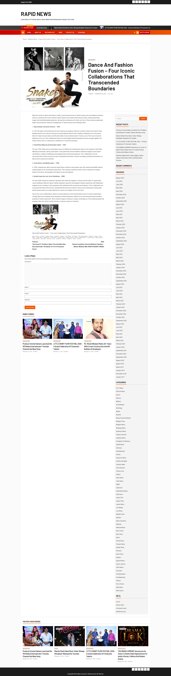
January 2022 (120, 347)
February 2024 (120, 264)
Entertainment (120, 451)
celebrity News (121, 438)
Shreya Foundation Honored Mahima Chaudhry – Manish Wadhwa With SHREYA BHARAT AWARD (88, 244)
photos (49, 238)
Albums (118, 401)
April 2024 (119, 257)
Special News (120, 561)
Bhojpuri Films (49, 236)
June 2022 (119, 330)
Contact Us (70, 32)
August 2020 (120, 360)
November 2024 (121, 234)
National (118, 524)
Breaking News (91, 59)
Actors (118, 395)
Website (27, 300)
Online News (120, 541)
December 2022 (121, 310)
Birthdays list (50, 32)
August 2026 (120, 178)
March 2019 (120, 367)
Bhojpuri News (120, 424)
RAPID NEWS (36, 14)
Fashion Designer (121, 461)
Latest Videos (61, 237)
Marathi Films (120, 514)
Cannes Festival (121, 434)
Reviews (119, 551)
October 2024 (120, 237)
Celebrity (56, 236)
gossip (96, 236)
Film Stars (74, 236)
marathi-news (90, 237)
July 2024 (119, 247)
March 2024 (120, 261)
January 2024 (120, 267)
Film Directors (120, 468)
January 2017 (120, 377)
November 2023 (121, 274)
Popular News (120, 544)
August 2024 (120, 244)
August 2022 (120, 324)
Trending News (120, 574)
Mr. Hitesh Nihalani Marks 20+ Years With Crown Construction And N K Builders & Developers (97, 346)
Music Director (99, 237)
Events (118, 454)
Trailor (74, 238)
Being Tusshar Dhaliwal (123, 418)
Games (118, 474)
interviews (46, 237)
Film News (68, 236)
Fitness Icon (120, 471)
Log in (118, 602)
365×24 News (120, 391)
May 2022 (119, 334)
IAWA (118, 484)
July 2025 (119, 208)
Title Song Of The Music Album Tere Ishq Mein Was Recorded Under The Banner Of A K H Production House (49, 245)
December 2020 (121, 354)
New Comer (119, 531)
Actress (42, 236)
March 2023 (120, 301)
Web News (119, 587)
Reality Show (120, 547)
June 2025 (119, 211)
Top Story (119, 571)
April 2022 (119, 337)
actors (37, 236)
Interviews (119, 494)
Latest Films (120, 501)
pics (53, 238)
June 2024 (119, 251)
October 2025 (120, 198)
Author (118, 411)
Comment (28, 262)
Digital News (120, 444)
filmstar (91, 236)
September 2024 (121, 241)
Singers (69, 238)
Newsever (91, 674)
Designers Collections (123, 441)
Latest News (53, 237)
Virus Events (120, 584)
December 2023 (121, 271)
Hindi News (39, 237)
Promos (64, 238)
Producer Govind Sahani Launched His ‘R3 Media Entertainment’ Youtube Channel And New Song (37, 346)
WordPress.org (121, 611)
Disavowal (81, 32)
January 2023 (120, 307)
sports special (120, 564)
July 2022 (119, 327)
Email (27, 293)
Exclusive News (121, 458)
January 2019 (120, 370)
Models (118, 517)
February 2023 (120, 304)
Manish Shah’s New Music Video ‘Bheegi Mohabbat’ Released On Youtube (52, 28)
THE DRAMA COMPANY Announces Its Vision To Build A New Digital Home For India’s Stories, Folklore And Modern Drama (131, 150)
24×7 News (119, 388)
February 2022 (120, 344)
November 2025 (121, 194)
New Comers (36, 238)
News (60, 32)
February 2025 (120, 224)
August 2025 (120, 204)
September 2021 (121, 350)
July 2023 (119, 287)
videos (79, 238)
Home (29, 32)
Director (62, 236)
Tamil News (119, 567)
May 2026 (119, 188)
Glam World (119, 478)
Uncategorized (120, 577)
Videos (118, 580)
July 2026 (119, 181)
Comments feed (121, 608)
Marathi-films (82, 237)
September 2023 (121, 281)
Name (27, 287)
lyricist (76, 237)
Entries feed (120, 605)
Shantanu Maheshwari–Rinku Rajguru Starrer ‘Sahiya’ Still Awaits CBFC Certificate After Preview (129, 158)
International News (122, 491)
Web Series (119, 590)
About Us (38, 32)
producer (58, 238)
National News (120, 527)
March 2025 (120, 221)
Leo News (119, 511)
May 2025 (119, 214)
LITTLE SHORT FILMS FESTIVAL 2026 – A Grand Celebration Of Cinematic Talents (105, 28)
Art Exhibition (120, 405)
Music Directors (121, 521)
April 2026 (119, 191)
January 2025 (120, 228)
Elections (119, 448)
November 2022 (121, 314)
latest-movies (69, 237)
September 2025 (121, 201)
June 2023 (119, 291)
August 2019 (120, 364)
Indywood (119, 488)
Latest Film (119, 497)
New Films (43, 238)
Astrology (119, 408)
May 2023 (119, 294)
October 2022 (120, 317)
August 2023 (120, 284)
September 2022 (121, 320)
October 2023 (120, 277)
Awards (118, 415)
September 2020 (121, 357)
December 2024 (121, 231)
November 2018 (121, 374)
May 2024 (119, 254)
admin (91, 93)
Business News (121, 431)
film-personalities (83, 236)
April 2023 (119, 297)
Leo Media (119, 507)
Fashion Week (120, 464)
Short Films (119, 554)
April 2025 (119, 218)
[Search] (135, 32)
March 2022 (120, 340)
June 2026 (119, 184)
